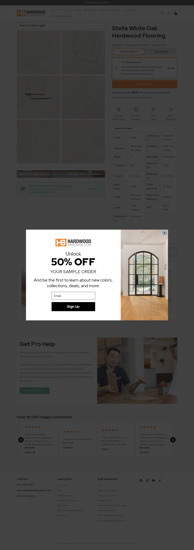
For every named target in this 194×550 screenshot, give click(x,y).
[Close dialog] (164, 233)
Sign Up (73, 306)
